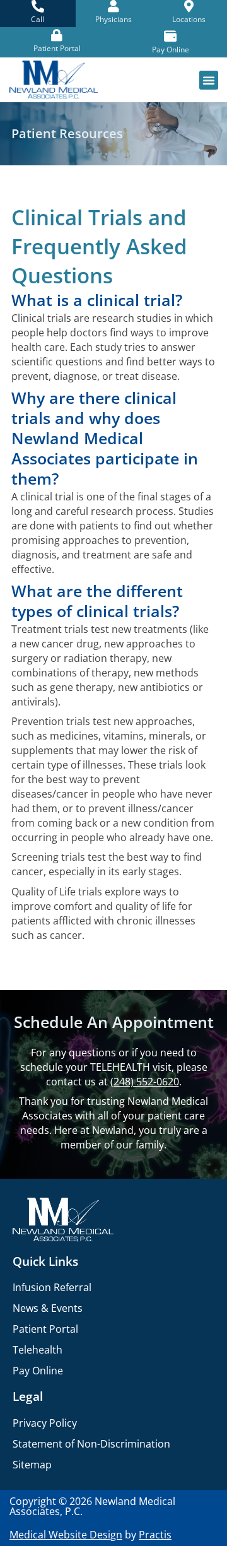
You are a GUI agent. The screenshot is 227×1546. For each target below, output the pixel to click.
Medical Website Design (65, 1534)
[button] (208, 80)
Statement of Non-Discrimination (91, 1443)
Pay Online (38, 1370)
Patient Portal (45, 1329)
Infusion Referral (52, 1287)
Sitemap (32, 1464)
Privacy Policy (45, 1423)
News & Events (48, 1308)
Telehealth (37, 1349)
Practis (155, 1534)
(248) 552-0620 (144, 1081)
